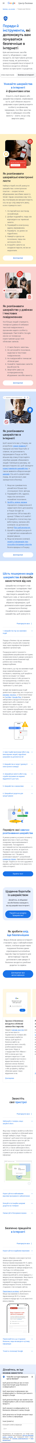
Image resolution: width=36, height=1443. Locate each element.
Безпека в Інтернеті (26, 75)
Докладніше (18, 258)
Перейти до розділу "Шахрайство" (18, 914)
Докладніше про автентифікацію (18, 974)
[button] (18, 632)
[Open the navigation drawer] (3, 3)
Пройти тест (18, 874)
